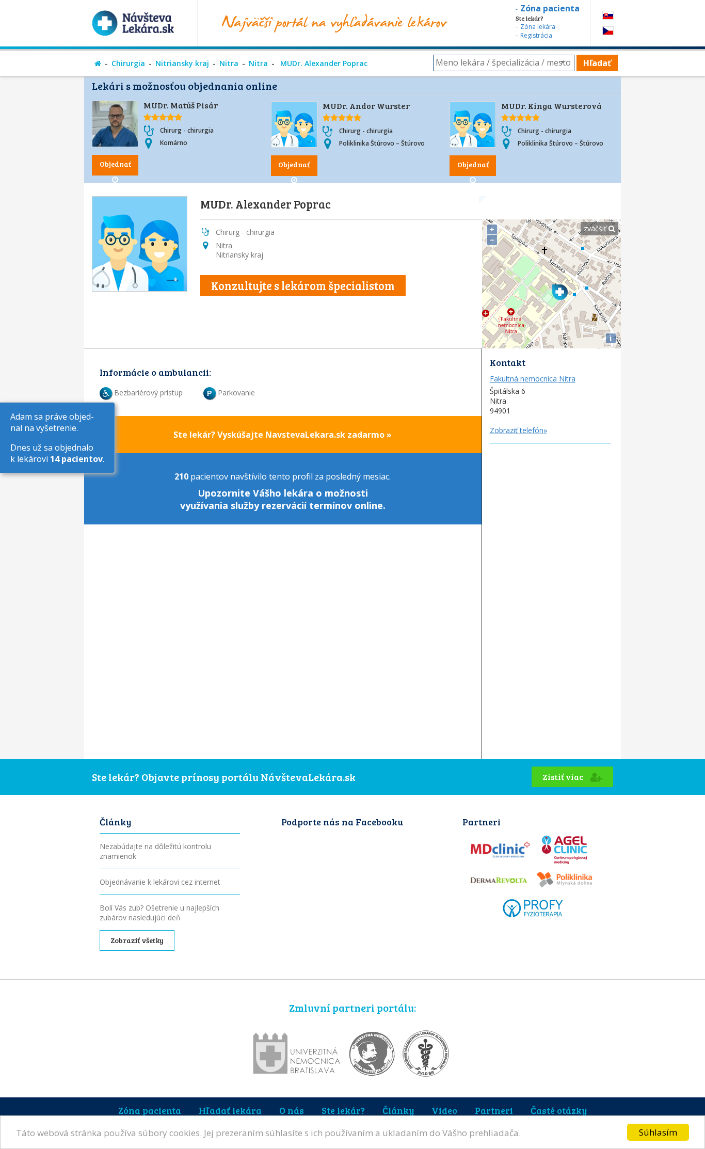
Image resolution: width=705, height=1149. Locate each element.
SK (608, 15)
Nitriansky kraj (182, 63)
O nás (291, 1110)
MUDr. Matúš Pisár (180, 105)
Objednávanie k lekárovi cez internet (160, 882)
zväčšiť (596, 228)
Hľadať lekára (230, 1110)
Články (398, 1110)
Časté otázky (559, 1110)
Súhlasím (658, 1132)
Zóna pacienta (149, 1110)
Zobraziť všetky (137, 940)
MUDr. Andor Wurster (366, 105)
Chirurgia (128, 63)
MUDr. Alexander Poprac (322, 63)
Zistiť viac (563, 776)
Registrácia (536, 35)
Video (444, 1110)
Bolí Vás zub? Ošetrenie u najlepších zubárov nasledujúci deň (159, 912)
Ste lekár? (343, 1110)
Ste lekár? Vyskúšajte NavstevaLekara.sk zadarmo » (282, 434)
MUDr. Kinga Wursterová (551, 105)
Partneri (494, 1110)
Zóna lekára (537, 26)
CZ (608, 30)
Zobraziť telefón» (518, 430)
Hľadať (597, 63)
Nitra (228, 63)
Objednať (115, 164)
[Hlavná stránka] (97, 63)
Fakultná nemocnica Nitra (532, 379)
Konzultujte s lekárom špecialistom (303, 285)
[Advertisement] (551, 598)
